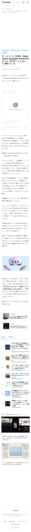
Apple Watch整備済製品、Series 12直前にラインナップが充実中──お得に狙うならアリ (20, 383)
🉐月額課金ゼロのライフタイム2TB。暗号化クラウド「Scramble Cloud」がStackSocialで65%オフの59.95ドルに (20, 393)
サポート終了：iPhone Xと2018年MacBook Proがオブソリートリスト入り (20, 375)
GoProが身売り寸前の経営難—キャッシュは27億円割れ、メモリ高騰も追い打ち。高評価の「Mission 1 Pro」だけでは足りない (20, 347)
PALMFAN (16, 511)
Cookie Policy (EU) (15, 524)
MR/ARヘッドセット (15, 50)
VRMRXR (5, 52)
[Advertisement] (15, 31)
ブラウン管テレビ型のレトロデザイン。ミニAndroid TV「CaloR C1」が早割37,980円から (20, 367)
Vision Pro (25, 50)
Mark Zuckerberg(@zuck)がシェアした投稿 (15, 127)
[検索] (13, 2)
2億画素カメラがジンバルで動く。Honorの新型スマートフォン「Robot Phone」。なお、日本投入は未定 (20, 403)
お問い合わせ (12, 521)
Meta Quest (8, 8)
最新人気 (3, 336)
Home (3, 8)
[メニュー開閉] (27, 2)
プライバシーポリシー (22, 521)
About (5, 521)
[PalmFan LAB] (23, 2)
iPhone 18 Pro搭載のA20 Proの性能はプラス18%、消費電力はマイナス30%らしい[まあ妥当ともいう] (20, 357)
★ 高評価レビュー (12, 336)
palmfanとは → (18, 516)
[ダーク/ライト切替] (17, 2)
